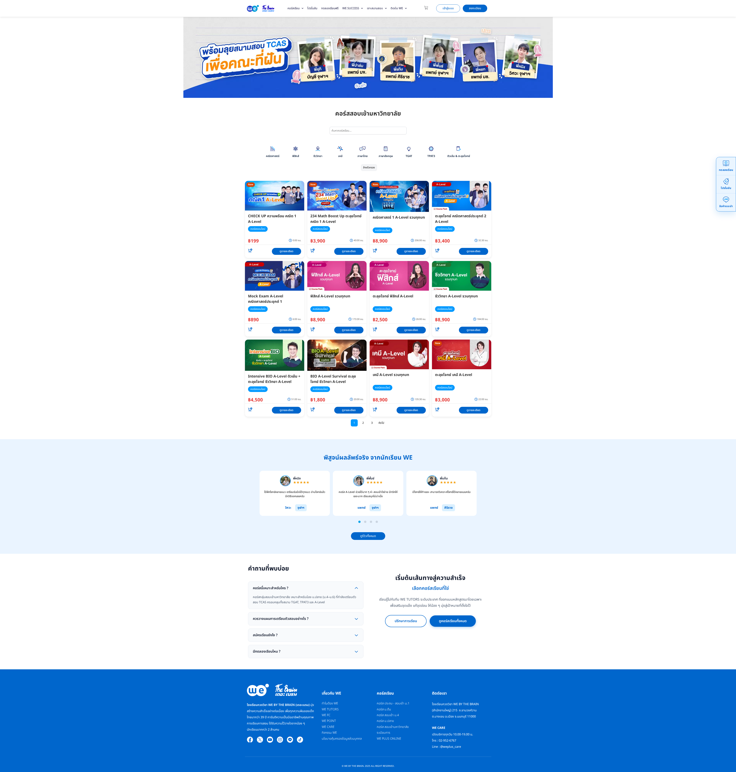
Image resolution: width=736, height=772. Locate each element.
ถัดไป (381, 423)
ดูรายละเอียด (286, 251)
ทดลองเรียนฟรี (329, 8)
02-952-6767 (448, 740)
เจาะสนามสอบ (375, 8)
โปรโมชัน (312, 8)
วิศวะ (288, 508)
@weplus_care (450, 746)
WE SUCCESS (350, 8)
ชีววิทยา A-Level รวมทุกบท (456, 296)
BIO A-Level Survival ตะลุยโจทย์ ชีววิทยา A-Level (333, 379)
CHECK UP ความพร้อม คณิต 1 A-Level (272, 219)
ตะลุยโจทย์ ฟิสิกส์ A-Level (393, 296)
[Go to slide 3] (371, 522)
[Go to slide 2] (365, 522)
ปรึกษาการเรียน (406, 620)
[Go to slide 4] (377, 522)
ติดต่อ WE (397, 8)
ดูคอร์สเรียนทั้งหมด (453, 620)
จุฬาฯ (300, 508)
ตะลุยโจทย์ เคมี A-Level (453, 375)
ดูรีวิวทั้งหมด (368, 536)
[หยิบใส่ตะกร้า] (250, 251)
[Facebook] (250, 740)
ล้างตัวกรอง (369, 168)
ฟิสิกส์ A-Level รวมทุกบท (330, 296)
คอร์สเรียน (293, 8)
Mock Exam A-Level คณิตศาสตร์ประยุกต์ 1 (265, 299)
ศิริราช (448, 508)
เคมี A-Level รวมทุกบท (391, 375)
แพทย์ (361, 508)
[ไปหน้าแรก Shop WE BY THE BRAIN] (260, 8)
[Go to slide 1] (359, 522)
